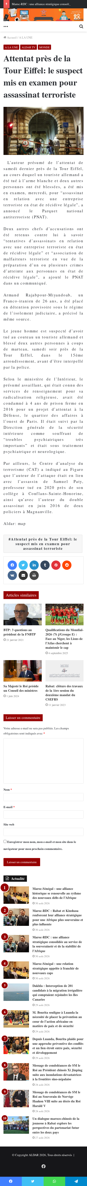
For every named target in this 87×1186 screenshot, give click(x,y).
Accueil (11, 37)
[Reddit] (66, 565)
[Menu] (5, 25)
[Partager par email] (23, 575)
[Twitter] (23, 565)
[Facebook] (12, 565)
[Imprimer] (34, 575)
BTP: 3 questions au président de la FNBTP (19, 632)
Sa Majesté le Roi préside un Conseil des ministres (21, 688)
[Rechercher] (81, 25)
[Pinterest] (56, 565)
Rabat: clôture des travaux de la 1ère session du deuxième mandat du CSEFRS (64, 693)
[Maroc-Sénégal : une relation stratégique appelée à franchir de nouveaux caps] (16, 970)
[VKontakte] (12, 575)
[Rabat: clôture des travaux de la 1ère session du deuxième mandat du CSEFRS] (64, 671)
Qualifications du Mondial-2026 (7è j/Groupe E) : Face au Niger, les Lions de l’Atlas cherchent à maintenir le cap (64, 638)
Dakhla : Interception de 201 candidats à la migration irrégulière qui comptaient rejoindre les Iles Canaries (57, 992)
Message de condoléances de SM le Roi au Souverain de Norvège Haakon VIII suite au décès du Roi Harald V (56, 1099)
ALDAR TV (28, 47)
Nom (7, 789)
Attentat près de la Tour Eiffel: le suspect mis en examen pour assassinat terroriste (44, 543)
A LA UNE (25, 37)
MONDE (44, 47)
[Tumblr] (45, 565)
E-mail (9, 807)
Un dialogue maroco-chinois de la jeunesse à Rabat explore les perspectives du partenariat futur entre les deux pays (55, 1125)
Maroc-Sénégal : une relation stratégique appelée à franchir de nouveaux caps (55, 968)
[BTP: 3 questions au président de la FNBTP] (22, 614)
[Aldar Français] (43, 14)
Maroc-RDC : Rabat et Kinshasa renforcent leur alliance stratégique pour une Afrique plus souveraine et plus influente (57, 917)
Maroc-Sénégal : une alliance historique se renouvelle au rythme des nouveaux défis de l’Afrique (56, 893)
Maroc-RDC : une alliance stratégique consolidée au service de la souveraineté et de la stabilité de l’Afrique (57, 944)
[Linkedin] (34, 565)
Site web (8, 824)
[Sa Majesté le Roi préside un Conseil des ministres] (22, 671)
